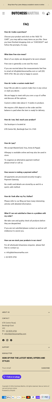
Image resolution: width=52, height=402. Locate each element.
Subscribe (45, 368)
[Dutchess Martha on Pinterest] (11, 340)
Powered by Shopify (8, 390)
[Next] (48, 5)
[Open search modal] (43, 13)
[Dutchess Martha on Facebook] (3, 340)
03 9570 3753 (11, 331)
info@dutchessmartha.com (15, 334)
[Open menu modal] (3, 13)
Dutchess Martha (20, 386)
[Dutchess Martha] (26, 13)
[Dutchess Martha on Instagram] (7, 340)
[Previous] (3, 5)
